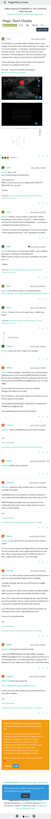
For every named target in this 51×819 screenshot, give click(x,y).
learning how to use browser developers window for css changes (22, 447)
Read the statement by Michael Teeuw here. (25, 14)
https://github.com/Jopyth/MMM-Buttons (19, 686)
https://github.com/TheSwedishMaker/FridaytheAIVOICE (25, 293)
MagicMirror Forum (18, 2)
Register (8, 766)
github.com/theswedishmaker (14, 72)
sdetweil (10, 425)
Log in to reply (42, 30)
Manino (9, 368)
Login (16, 766)
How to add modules (8, 443)
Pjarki (9, 39)
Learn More (36, 791)
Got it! (25, 796)
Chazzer (10, 346)
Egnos (9, 168)
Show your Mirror (10, 25)
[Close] (46, 723)
